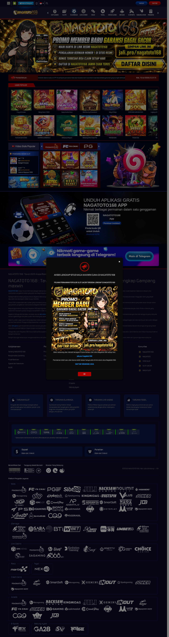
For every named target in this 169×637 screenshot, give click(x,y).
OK (84, 374)
